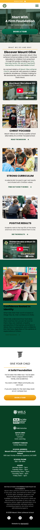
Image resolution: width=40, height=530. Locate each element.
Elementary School (12, 65)
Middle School (29, 65)
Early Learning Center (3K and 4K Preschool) (20, 62)
